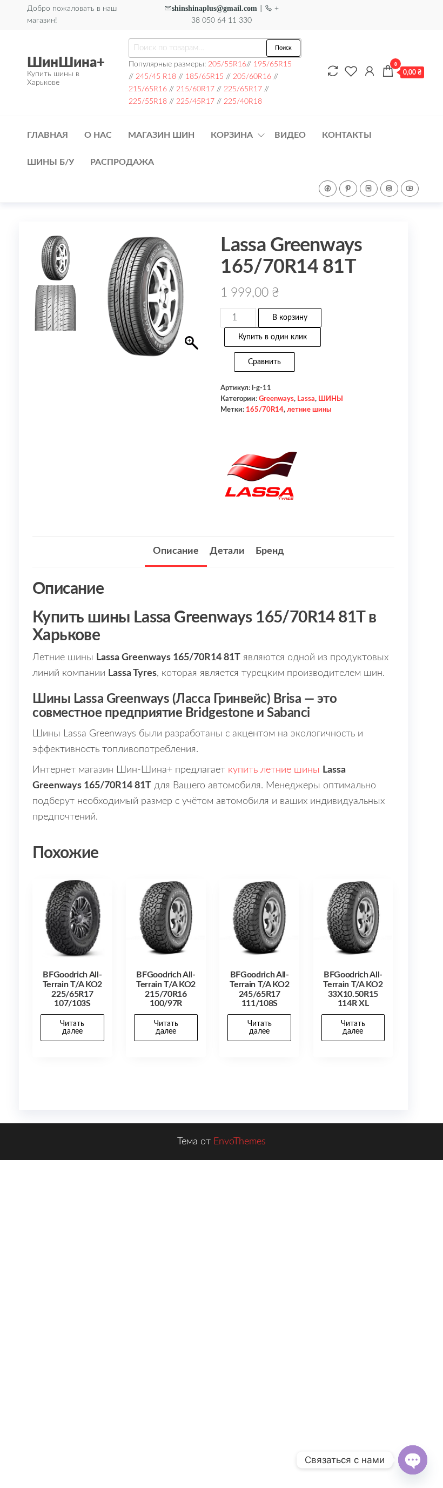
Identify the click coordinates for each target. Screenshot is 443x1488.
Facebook (328, 188)
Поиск (283, 48)
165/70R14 (265, 409)
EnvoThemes (239, 1142)
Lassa (306, 399)
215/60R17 (195, 89)
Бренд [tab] (270, 551)
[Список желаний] (351, 72)
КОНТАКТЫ (347, 135)
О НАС (98, 135)
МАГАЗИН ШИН (161, 135)
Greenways (276, 399)
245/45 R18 (156, 76)
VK (369, 188)
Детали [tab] (227, 551)
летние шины (309, 409)
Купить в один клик (272, 337)
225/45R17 (195, 101)
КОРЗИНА (232, 135)
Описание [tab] (176, 551)
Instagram (389, 188)
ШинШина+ (66, 63)
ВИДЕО (290, 135)
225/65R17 (243, 89)
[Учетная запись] (370, 72)
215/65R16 (148, 89)
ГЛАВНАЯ (47, 135)
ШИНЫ (330, 399)
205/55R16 (227, 64)
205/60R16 (252, 76)
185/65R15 (204, 76)
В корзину (289, 317)
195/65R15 (272, 64)
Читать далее (72, 1027)
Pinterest (348, 188)
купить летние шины (274, 770)
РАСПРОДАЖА (122, 162)
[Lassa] (260, 476)
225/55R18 (148, 101)
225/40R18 (243, 101)
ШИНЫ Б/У (50, 162)
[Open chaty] (412, 1459)
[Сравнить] (333, 72)
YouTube (410, 188)
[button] (193, 320)
